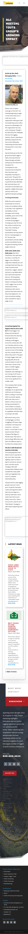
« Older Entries (11, 672)
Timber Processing (9, 881)
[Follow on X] (10, 764)
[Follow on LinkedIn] (18, 764)
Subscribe (15, 701)
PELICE (5, 893)
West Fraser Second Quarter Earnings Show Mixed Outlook (13, 627)
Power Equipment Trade (10, 874)
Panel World (7, 871)
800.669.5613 (12, 756)
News (18, 572)
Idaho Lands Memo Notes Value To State (13, 567)
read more (11, 603)
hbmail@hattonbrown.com (11, 909)
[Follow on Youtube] (14, 764)
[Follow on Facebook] (5, 764)
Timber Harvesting (9, 878)
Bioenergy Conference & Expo (11, 891)
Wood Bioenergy (8, 883)
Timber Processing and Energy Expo (13, 895)
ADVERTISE (9, 773)
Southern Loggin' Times (10, 876)
